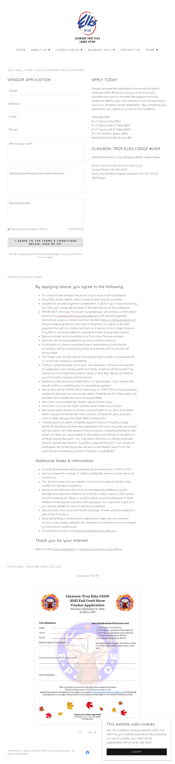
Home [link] (21, 49)
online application (63, 549)
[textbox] (45, 90)
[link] (87, 26)
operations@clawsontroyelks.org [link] (121, 165)
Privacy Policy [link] (65, 254)
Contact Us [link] (130, 49)
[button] (41, 50)
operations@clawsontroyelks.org (78, 315)
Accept (136, 752)
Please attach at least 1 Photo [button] (29, 229)
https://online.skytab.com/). (118, 320)
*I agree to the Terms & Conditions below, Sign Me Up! (45, 242)
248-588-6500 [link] (118, 169)
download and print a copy (96, 549)
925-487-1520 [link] (147, 173)
